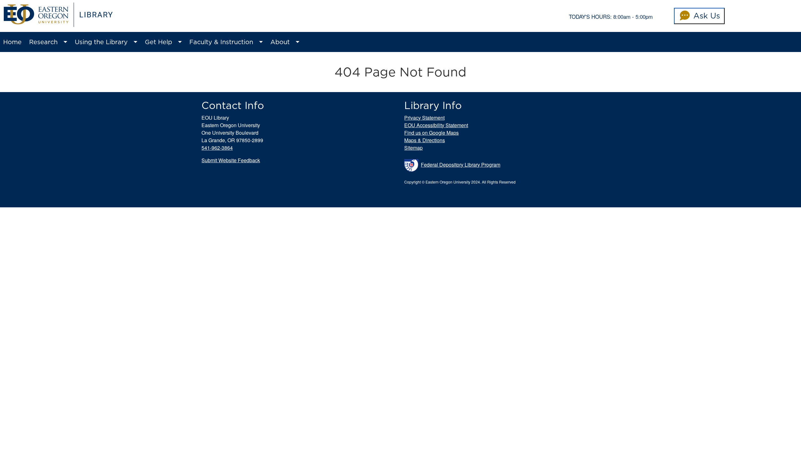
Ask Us (705, 15)
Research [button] (43, 42)
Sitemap (413, 147)
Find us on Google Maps (431, 132)
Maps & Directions (424, 140)
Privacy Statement (424, 117)
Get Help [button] (158, 42)
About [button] (280, 42)
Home (12, 42)
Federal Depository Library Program (460, 164)
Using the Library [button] (101, 42)
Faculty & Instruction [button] (221, 42)
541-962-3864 (217, 147)
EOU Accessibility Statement (436, 125)
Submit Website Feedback (231, 160)
